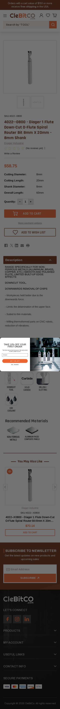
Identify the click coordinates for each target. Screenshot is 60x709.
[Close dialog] (58, 339)
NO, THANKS (15, 364)
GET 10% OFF (15, 361)
